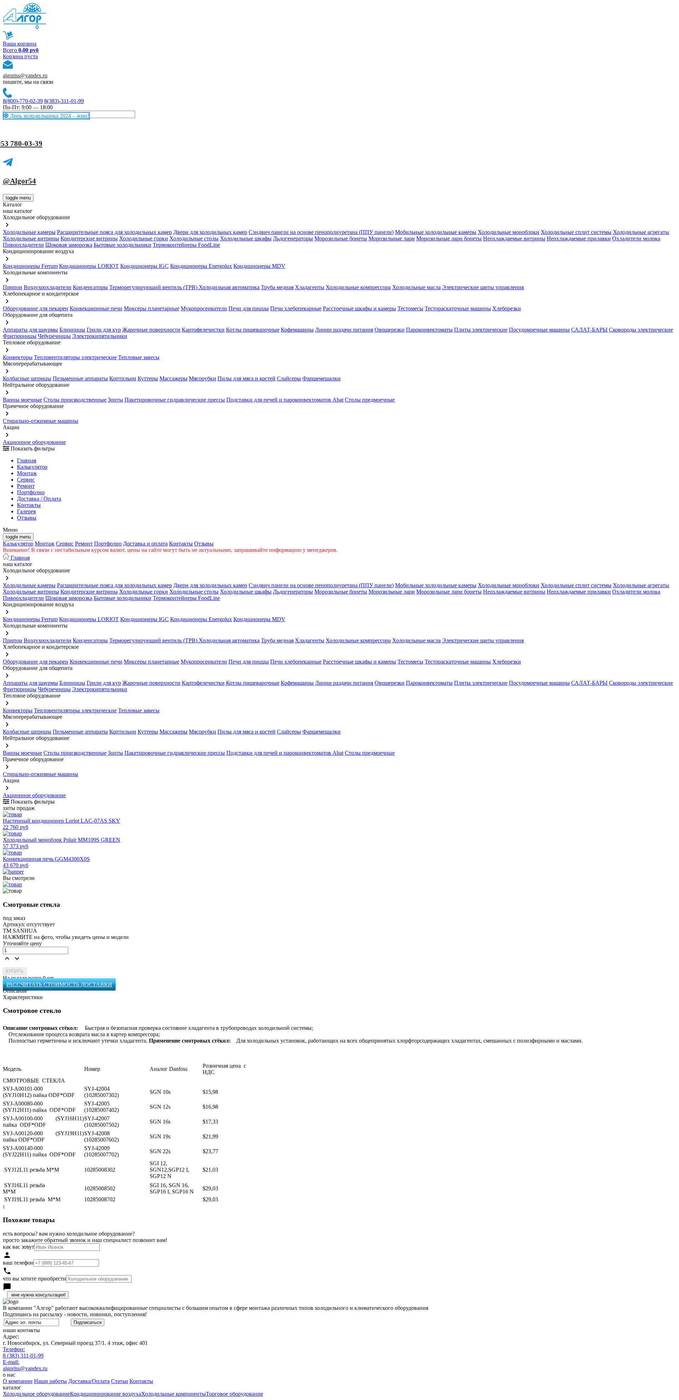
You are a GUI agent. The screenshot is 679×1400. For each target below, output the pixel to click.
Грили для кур (104, 330)
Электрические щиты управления (483, 287)
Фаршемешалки (321, 378)
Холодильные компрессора (358, 287)
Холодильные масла (416, 287)
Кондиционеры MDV (259, 266)
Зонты (115, 400)
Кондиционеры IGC (144, 266)
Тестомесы (410, 308)
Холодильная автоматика (229, 287)
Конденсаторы (90, 287)
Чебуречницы (54, 336)
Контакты (29, 505)
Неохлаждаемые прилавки (579, 238)
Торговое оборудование (234, 1394)
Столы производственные (74, 400)
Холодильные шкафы (246, 238)
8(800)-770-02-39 (23, 101)
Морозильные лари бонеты (449, 238)
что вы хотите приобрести (34, 1279)
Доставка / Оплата (39, 499)
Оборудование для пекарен (35, 308)
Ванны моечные (22, 400)
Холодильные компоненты (173, 1394)
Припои (12, 287)
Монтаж (27, 473)
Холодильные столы (194, 238)
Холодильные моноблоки (508, 232)
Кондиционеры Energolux (201, 266)
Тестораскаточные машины (458, 308)
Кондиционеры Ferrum (30, 266)
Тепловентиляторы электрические (75, 357)
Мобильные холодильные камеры (435, 232)
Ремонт (26, 486)
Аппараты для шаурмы (30, 330)
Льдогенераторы (293, 238)
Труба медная (277, 287)
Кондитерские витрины (89, 238)
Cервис (26, 480)
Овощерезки (390, 330)
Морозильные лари (391, 238)
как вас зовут (18, 1247)
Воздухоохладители (47, 287)
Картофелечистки (203, 330)
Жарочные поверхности (151, 330)
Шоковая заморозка (68, 245)
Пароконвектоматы (429, 330)
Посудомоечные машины (539, 330)
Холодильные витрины (31, 238)
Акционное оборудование (34, 442)
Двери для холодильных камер (210, 232)
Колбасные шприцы (27, 378)
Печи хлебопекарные (295, 308)
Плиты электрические (480, 330)
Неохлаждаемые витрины (514, 238)
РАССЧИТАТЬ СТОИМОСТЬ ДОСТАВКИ (59, 984)
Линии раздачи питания (344, 330)
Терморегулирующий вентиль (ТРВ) (154, 287)
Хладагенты (309, 287)
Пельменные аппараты (80, 378)
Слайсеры (289, 378)
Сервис (65, 544)
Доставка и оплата (145, 544)
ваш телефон (18, 1263)
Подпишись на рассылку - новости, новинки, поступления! (75, 1314)
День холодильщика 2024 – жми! (48, 116)
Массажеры (173, 378)
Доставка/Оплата (89, 1381)
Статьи (119, 1381)
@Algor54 (19, 181)
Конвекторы (18, 357)
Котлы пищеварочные (252, 330)
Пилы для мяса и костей (246, 378)
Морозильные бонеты (340, 238)
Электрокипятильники (99, 336)
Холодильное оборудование (36, 1394)
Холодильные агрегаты (641, 232)
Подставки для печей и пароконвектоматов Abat (284, 400)
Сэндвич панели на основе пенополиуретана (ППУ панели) (321, 232)
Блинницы (72, 330)
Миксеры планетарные (151, 308)
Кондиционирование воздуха (105, 1394)
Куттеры (148, 378)
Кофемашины (297, 330)
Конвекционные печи (96, 308)
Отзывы (26, 518)
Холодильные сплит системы (576, 232)
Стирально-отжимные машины (40, 421)
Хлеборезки (506, 308)
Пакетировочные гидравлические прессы (174, 400)
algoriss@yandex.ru (25, 75)
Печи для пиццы (248, 308)
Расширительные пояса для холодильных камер (114, 232)
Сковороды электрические (641, 330)
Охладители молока (636, 238)
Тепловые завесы (138, 357)
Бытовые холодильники (122, 245)
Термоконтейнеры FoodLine (186, 245)
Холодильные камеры (29, 232)
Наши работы (50, 1381)
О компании (18, 1381)
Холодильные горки (143, 238)
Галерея (26, 511)
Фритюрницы (19, 336)
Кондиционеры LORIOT (89, 266)
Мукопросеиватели (204, 308)
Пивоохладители (23, 245)
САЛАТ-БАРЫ (589, 330)
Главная (26, 460)
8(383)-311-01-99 (64, 101)
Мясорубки (202, 378)
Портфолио (31, 492)
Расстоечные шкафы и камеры (359, 308)
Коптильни (122, 378)
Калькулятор (32, 467)
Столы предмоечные (370, 400)
